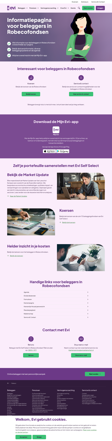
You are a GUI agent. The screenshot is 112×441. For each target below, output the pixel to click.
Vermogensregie (62, 408)
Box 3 (58, 397)
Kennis (59, 402)
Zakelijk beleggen (12, 397)
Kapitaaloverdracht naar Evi (40, 412)
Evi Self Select (11, 413)
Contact (84, 393)
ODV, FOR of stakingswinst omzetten (42, 410)
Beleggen (21, 8)
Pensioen (32, 8)
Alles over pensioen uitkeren (40, 400)
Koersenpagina (29, 303)
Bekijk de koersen (68, 222)
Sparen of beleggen (13, 402)
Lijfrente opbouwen (37, 395)
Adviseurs (84, 2)
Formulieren (28, 299)
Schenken (60, 395)
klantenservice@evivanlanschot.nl (81, 350)
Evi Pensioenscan (37, 407)
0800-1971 (32, 350)
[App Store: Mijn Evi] (49, 151)
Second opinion (61, 400)
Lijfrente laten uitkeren (38, 398)
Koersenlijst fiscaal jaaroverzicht (34, 306)
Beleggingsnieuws (62, 405)
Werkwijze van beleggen (89, 402)
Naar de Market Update (18, 196)
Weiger (39, 437)
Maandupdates (61, 403)
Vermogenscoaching (48, 8)
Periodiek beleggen (13, 398)
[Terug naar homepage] (11, 8)
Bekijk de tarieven (16, 256)
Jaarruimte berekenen (38, 408)
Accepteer (23, 437)
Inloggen (100, 8)
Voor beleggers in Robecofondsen (92, 403)
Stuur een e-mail (81, 355)
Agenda (26, 292)
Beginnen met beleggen (14, 395)
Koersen (75, 2)
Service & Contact (98, 2)
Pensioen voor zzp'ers (38, 402)
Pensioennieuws (61, 407)
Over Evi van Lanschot (88, 400)
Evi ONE (9, 412)
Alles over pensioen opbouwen (41, 397)
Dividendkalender (30, 296)
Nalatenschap (28, 314)
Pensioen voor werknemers (40, 405)
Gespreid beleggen (13, 400)
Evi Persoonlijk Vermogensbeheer (17, 403)
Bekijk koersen (31, 94)
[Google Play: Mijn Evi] (62, 151)
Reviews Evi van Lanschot (89, 397)
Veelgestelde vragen (88, 395)
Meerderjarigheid (29, 310)
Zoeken (79, 8)
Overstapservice (87, 398)
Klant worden (88, 8)
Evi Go (9, 410)
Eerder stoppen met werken (65, 398)
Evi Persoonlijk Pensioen (39, 393)
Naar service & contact (81, 94)
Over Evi (63, 8)
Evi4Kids (9, 408)
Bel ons (31, 355)
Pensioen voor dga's (38, 403)
